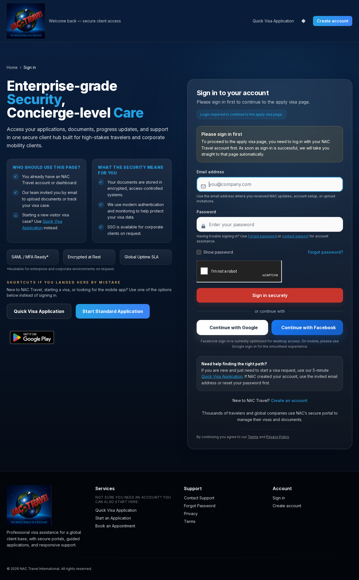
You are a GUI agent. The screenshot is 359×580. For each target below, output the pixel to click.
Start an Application (113, 518)
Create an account (289, 400)
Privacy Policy (277, 437)
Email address (210, 171)
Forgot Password (199, 505)
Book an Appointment (115, 525)
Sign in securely (269, 295)
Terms (253, 437)
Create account (332, 20)
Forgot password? (325, 252)
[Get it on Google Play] (32, 337)
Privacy (191, 513)
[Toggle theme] (303, 21)
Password (206, 211)
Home (12, 67)
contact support (295, 236)
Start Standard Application (112, 311)
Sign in (279, 497)
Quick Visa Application (273, 20)
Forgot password (262, 236)
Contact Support (199, 497)
